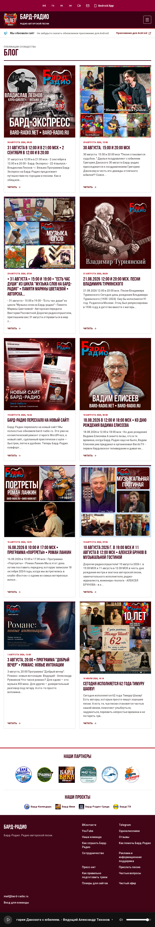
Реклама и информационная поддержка (130, 857)
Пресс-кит (89, 867)
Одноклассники (129, 830)
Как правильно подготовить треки (94, 875)
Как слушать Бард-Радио (94, 845)
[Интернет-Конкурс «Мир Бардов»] (88, 774)
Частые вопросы (130, 873)
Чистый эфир (127, 883)
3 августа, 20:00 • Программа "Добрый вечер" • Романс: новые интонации (38, 662)
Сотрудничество (93, 853)
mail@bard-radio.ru (16, 896)
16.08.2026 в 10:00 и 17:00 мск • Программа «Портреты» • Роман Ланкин (39, 550)
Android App (106, 5)
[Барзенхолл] (131, 774)
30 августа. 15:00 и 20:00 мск (106, 148)
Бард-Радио (15, 827)
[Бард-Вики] (66, 774)
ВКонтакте (89, 824)
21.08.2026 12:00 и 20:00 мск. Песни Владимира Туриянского (111, 282)
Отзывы (124, 837)
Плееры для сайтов (95, 883)
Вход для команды (16, 902)
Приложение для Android (131, 33)
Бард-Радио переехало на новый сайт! (38, 420)
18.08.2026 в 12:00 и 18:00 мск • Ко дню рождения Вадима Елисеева (114, 423)
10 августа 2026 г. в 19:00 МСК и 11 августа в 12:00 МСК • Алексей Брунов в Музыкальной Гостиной (114, 552)
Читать (12, 187)
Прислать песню (129, 867)
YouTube (87, 830)
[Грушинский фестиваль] (45, 774)
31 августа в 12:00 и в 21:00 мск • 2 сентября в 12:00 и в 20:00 (35, 150)
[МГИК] (110, 774)
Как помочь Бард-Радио (135, 843)
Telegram (125, 824)
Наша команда (92, 837)
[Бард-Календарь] (23, 774)
